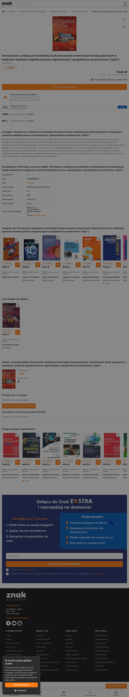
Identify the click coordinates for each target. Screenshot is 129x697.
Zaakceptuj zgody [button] (21, 685)
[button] (21, 690)
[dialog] (21, 675)
